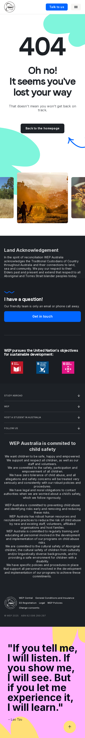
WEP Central (26, 598)
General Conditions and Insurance (54, 598)
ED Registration (28, 603)
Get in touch (42, 316)
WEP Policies (55, 603)
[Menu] (76, 7)
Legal (42, 603)
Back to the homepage (43, 128)
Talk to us (56, 7)
